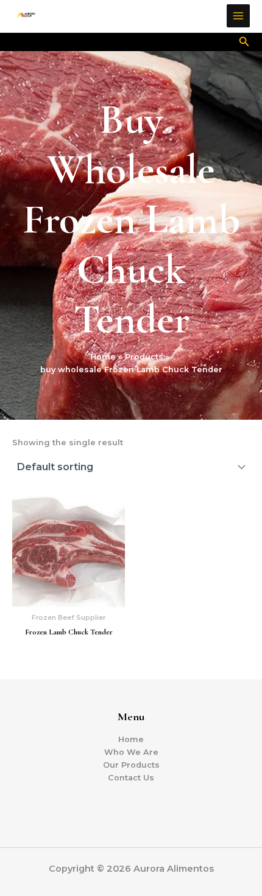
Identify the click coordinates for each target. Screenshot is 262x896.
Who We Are (131, 752)
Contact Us (131, 777)
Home (131, 739)
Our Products (131, 764)
